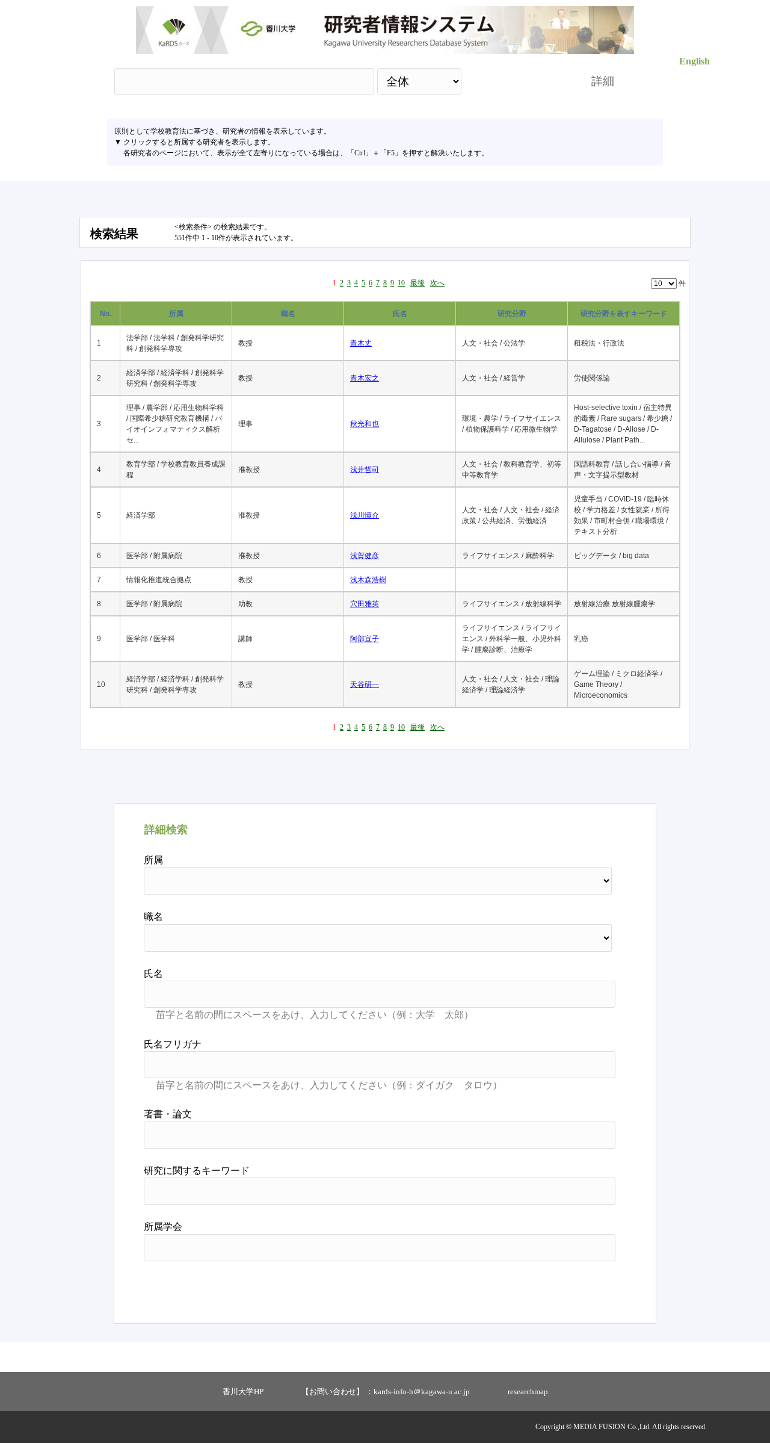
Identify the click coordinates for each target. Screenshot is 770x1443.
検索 (515, 81)
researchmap (528, 1391)
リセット (585, 1287)
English (694, 61)
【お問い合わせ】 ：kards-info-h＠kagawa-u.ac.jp (385, 1391)
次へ (437, 283)
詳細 (602, 81)
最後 (417, 283)
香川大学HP (243, 1391)
